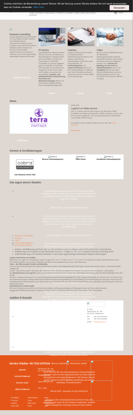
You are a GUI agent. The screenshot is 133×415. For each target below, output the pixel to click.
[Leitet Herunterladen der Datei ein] (79, 370)
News (46, 398)
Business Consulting (45, 13)
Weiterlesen (75, 130)
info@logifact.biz (100, 322)
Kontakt (33, 15)
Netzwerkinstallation (24, 242)
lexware (18, 238)
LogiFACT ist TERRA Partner (84, 108)
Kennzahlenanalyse (23, 245)
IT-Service (60, 13)
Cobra (77, 13)
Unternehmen (33, 398)
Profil (93, 13)
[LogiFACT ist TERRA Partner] (39, 119)
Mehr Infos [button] (39, 7)
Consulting (15, 398)
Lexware (69, 13)
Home (32, 13)
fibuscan (85, 13)
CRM (17, 240)
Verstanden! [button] (119, 7)
